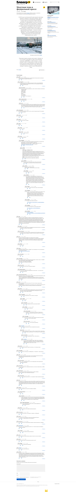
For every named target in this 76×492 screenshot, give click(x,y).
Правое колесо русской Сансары (52, 35)
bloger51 (45, 2)
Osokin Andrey (21, 425)
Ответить (43, 80)
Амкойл (19, 69)
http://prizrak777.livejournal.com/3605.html (27, 144)
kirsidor (41, 55)
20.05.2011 (24, 103)
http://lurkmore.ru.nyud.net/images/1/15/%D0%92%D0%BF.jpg (35, 202)
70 (44, 7)
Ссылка (18, 477)
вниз (46, 490)
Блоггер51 (23, 2)
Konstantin (25, 339)
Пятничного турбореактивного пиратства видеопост (53, 17)
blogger (24, 11)
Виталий (20, 447)
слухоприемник (38, 2)
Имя (17, 473)
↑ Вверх (38, 481)
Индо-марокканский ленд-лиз (51, 22)
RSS (24, 4)
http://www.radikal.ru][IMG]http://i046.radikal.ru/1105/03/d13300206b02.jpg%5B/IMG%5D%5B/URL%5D (38, 212)
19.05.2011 (27, 87)
